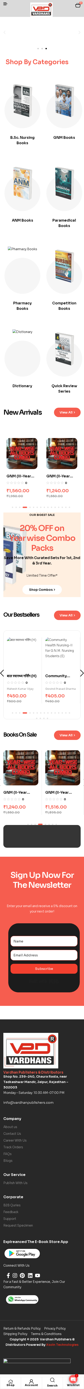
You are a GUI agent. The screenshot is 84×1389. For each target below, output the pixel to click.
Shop (10, 1385)
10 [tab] (48, 507)
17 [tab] (36, 718)
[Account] (31, 1381)
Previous (2, 673)
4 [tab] (23, 507)
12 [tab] (55, 507)
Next (82, 673)
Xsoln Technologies (62, 1345)
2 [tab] (16, 507)
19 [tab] (44, 718)
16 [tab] (69, 507)
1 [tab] (12, 507)
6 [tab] (33, 507)
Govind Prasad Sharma (22, 688)
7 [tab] (37, 507)
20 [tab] (47, 718)
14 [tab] (62, 507)
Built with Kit (44, 981)
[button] (4, 32)
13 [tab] (58, 507)
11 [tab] (51, 507)
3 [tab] (19, 507)
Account (31, 1385)
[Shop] (10, 1381)
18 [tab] (40, 718)
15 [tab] (66, 507)
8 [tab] (40, 507)
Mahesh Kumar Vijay (58, 688)
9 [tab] (44, 507)
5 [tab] (28, 507)
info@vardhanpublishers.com (28, 1102)
